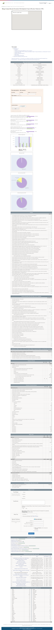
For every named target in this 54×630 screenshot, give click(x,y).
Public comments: (16, 95)
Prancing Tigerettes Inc (14, 544)
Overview (15, 47)
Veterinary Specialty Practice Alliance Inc (21, 585)
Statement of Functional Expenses (19, 53)
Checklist (16, 49)
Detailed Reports (16, 48)
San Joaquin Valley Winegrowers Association (21, 559)
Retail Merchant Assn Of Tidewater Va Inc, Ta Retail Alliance (21, 558)
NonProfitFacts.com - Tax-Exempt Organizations (14, 2)
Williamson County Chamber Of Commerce (21, 565)
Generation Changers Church (14, 541)
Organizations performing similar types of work (20, 56)
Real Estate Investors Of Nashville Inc (21, 583)
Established (47, 556)
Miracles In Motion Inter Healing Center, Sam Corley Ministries (19, 548)
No (26, 508)
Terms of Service (35, 516)
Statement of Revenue (18, 52)
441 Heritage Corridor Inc (21, 560)
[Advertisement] (31, 38)
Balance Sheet (17, 54)
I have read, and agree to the (30, 516)
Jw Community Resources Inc (15, 547)
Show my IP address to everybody (41, 528)
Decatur (40, 67)
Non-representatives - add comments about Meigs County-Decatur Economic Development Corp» (26, 59)
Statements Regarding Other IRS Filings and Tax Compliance (23, 50)
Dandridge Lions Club (14, 540)
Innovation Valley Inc (21, 564)
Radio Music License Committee (21, 561)
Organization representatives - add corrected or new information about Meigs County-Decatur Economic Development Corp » (30, 58)
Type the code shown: (14, 105)
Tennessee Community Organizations (21, 580)
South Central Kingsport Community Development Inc (18, 545)
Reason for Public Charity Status (19, 55)
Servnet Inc (21, 566)
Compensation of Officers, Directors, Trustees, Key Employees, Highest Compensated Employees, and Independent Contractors (33, 51)
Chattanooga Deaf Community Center (16, 551)
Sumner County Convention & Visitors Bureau (21, 573)
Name (21, 556)
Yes (23, 508)
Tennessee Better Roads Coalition (21, 584)
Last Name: (21, 92)
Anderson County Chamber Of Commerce (21, 577)
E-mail (32, 92)
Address (37, 556)
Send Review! (31, 533)
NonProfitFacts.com (4, 6)
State (44, 556)
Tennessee (8, 6)
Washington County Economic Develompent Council (21, 568)
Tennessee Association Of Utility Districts (21, 563)
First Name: (13, 92)
